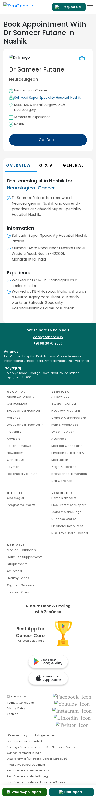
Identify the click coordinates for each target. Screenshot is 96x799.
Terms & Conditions (20, 703)
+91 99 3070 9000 (48, 343)
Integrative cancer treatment (26, 764)
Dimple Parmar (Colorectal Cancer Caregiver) (37, 759)
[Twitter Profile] (72, 725)
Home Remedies (64, 498)
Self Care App (62, 481)
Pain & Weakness (64, 425)
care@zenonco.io (48, 337)
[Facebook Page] (72, 696)
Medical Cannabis (21, 550)
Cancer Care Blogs (66, 512)
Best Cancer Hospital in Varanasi (29, 770)
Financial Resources (67, 526)
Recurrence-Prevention (69, 474)
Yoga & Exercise (63, 467)
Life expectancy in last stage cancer (31, 735)
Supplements (17, 564)
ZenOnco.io (16, 696)
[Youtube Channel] (72, 703)
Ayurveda (59, 439)
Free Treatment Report (68, 505)
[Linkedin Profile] (72, 718)
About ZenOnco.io (21, 397)
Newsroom (15, 453)
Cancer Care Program (68, 418)
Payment (14, 467)
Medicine (16, 545)
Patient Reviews (19, 446)
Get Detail (48, 139)
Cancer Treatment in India (24, 753)
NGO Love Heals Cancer (69, 533)
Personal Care (18, 592)
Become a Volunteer (23, 474)
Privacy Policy (16, 708)
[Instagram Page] (72, 710)
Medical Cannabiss (66, 446)
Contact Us (16, 460)
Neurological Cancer (30, 90)
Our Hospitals (17, 404)
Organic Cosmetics (22, 585)
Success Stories (64, 519)
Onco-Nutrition (63, 432)
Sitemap (12, 714)
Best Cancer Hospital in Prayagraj (29, 776)
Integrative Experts (21, 505)
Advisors (14, 439)
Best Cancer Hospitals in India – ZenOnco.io (36, 782)
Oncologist (15, 498)
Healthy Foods (18, 578)
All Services (60, 397)
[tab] (50, 165)
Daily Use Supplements (25, 557)
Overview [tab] (18, 165)
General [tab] (73, 165)
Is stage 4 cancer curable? (24, 741)
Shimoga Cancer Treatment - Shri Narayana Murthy (41, 747)
